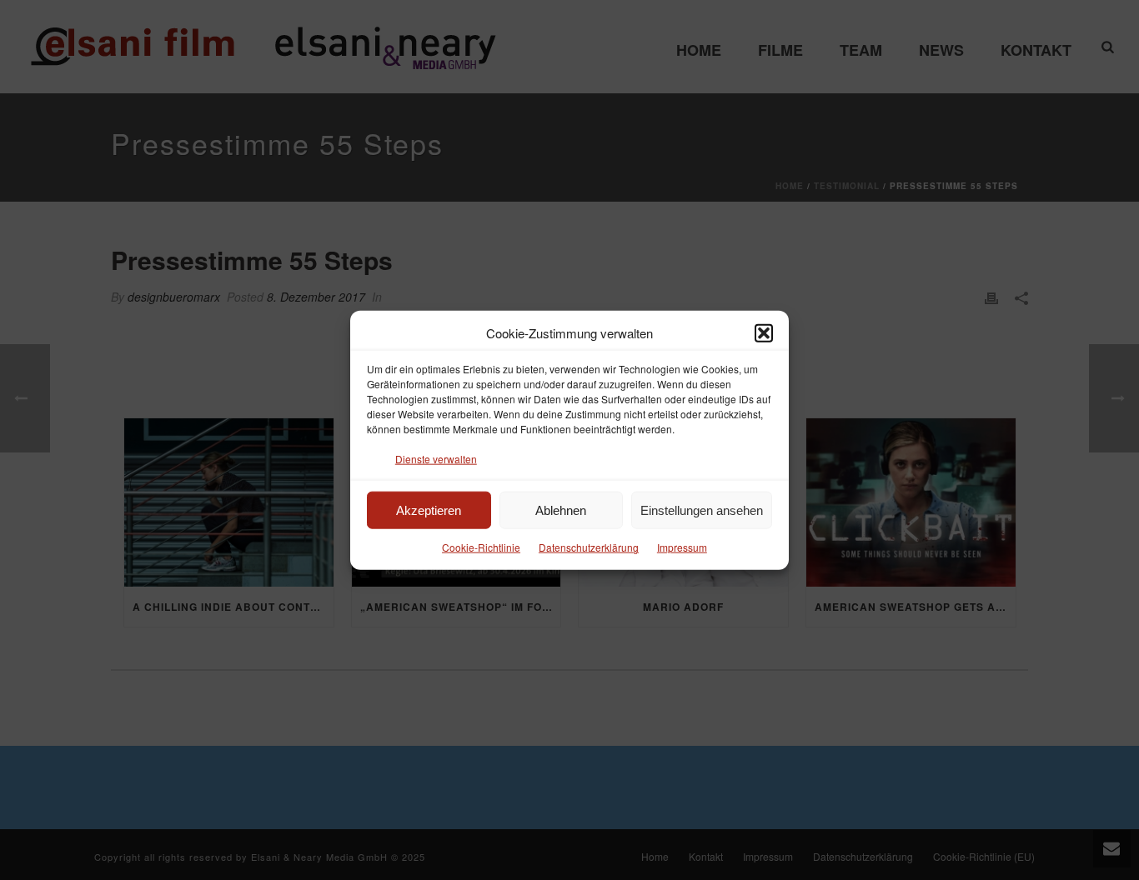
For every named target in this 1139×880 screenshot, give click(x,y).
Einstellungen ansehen (701, 510)
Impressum (682, 547)
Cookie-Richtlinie (481, 547)
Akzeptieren (428, 510)
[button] (763, 332)
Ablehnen (560, 510)
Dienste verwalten (436, 459)
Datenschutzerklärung (589, 547)
